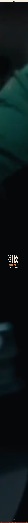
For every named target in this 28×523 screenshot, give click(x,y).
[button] (26, 1)
